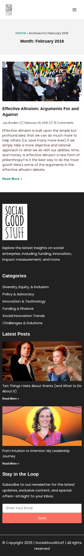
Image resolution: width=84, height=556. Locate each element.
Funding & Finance (18, 308)
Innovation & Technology (24, 301)
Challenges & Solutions (22, 322)
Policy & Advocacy (18, 294)
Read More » (12, 179)
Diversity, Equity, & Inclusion (26, 286)
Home (21, 32)
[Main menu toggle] (75, 10)
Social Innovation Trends (24, 315)
